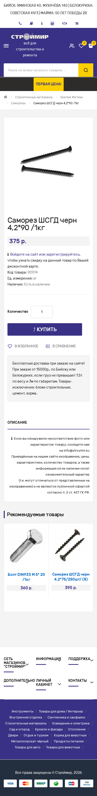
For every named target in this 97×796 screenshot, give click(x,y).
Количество (17, 311)
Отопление (77, 729)
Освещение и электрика (71, 723)
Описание (17, 422)
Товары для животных (63, 747)
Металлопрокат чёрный (29, 741)
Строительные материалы (26, 723)
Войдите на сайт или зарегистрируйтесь (45, 254)
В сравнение (64, 346)
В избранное (26, 346)
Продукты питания (69, 741)
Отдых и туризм (36, 735)
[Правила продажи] (52, 23)
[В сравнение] (33, 559)
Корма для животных (70, 735)
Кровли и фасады (49, 729)
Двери (13, 735)
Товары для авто (28, 747)
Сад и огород (19, 729)
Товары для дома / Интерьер (61, 711)
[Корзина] (76, 23)
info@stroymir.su (77, 450)
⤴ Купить (45, 329)
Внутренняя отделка (25, 717)
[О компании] (42, 23)
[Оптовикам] (64, 23)
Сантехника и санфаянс (66, 717)
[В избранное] (19, 559)
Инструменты (22, 711)
